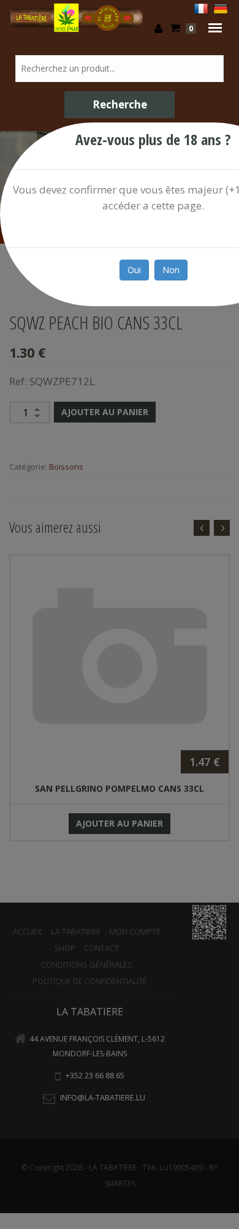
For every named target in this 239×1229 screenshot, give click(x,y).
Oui (134, 270)
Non (171, 270)
